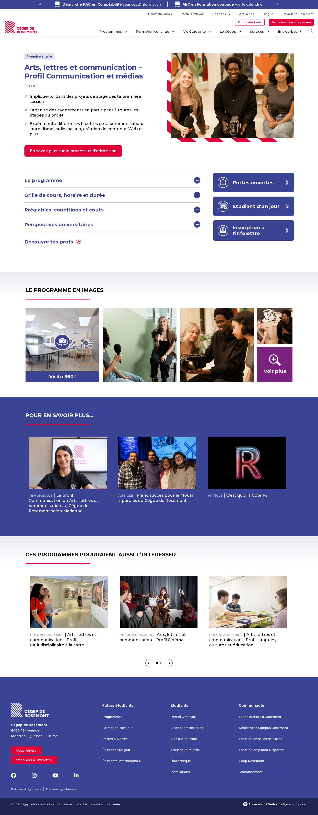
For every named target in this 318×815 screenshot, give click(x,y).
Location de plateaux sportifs (261, 750)
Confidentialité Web (89, 804)
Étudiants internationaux (121, 761)
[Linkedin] (76, 775)
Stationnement (251, 772)
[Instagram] (34, 775)
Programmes (110, 31)
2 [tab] (161, 663)
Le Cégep (228, 31)
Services (257, 31)
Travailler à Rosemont (298, 14)
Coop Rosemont (251, 761)
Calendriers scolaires (186, 728)
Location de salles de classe (260, 739)
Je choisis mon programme (291, 22)
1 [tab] (157, 663)
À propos (301, 804)
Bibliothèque (180, 761)
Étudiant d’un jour (116, 750)
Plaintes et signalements (61, 789)
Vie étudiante (194, 31)
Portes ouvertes (115, 739)
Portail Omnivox (192, 14)
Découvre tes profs (48, 242)
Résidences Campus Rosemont (263, 728)
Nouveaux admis (160, 14)
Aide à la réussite (183, 739)
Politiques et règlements (26, 789)
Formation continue (152, 31)
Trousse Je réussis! (185, 750)
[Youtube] (55, 775)
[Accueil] (30, 710)
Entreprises (287, 31)
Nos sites (219, 14)
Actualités (246, 14)
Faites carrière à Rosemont (260, 717)
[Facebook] (13, 775)
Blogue (268, 14)
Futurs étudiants (250, 22)
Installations (180, 772)
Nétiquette (113, 804)
